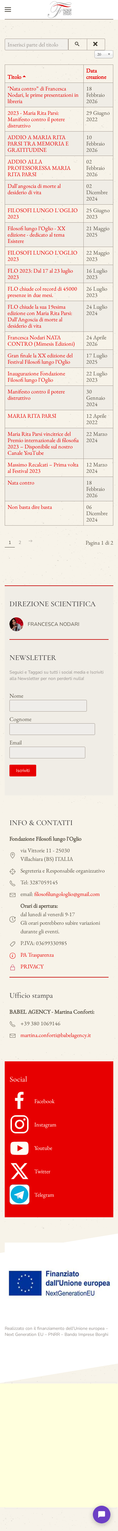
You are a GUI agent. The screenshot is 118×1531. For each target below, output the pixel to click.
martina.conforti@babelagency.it (55, 1035)
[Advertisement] (59, 1445)
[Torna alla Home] (59, 9)
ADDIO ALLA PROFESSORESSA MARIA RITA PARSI (39, 168)
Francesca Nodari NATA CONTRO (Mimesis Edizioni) (41, 340)
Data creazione (96, 73)
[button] (8, 9)
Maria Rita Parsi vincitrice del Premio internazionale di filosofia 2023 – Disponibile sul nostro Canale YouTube (43, 443)
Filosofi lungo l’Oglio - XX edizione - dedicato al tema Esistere (36, 234)
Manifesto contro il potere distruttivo (36, 394)
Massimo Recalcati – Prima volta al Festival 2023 (43, 467)
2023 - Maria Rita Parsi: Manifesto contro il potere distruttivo (36, 119)
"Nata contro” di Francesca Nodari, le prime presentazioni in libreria (43, 95)
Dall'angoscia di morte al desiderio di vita (34, 189)
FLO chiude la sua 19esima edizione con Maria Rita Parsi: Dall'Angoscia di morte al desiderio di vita (40, 316)
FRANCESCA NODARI (53, 624)
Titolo (14, 76)
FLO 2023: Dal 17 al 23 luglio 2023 (40, 274)
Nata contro (21, 482)
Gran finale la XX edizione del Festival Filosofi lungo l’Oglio (40, 358)
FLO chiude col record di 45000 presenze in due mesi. (42, 292)
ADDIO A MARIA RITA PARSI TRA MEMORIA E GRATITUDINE (38, 143)
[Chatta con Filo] (101, 1514)
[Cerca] (77, 44)
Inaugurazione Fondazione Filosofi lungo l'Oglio (36, 376)
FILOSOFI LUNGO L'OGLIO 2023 (43, 213)
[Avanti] (30, 541)
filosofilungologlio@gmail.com (67, 894)
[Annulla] (96, 44)
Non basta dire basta (30, 506)
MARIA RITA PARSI (32, 415)
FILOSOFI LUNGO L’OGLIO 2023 (42, 255)
